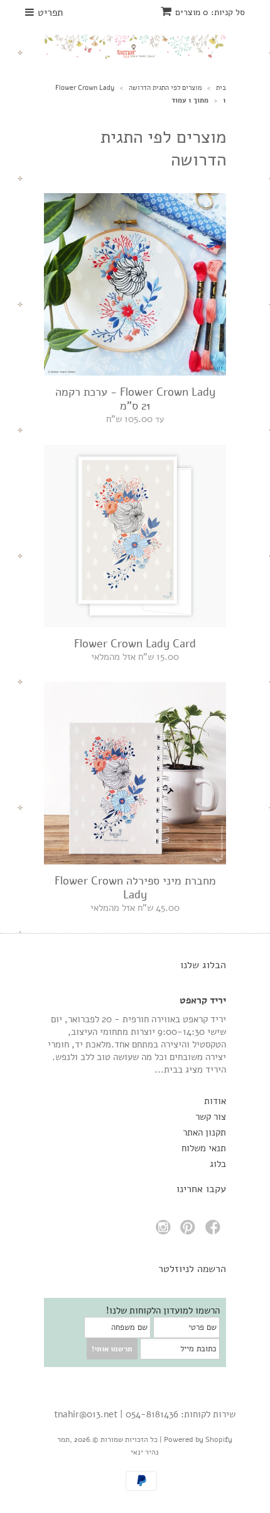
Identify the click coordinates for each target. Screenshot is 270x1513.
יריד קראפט (203, 1000)
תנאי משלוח (203, 1148)
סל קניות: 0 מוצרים (210, 12)
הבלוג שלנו (203, 965)
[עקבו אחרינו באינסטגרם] (165, 1231)
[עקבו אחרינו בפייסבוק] (214, 1231)
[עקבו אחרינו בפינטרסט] (189, 1231)
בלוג (218, 1164)
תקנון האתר (204, 1132)
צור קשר (210, 1116)
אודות (215, 1101)
